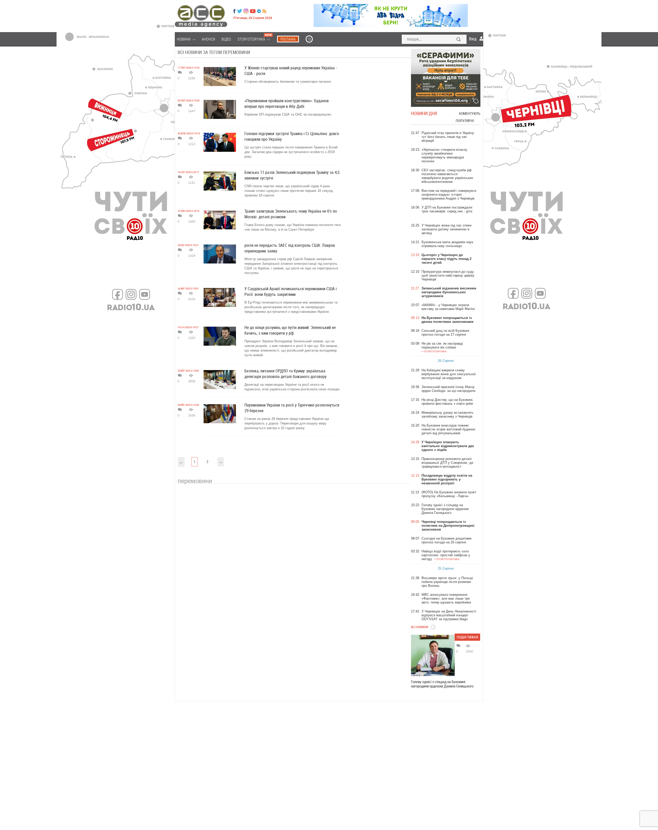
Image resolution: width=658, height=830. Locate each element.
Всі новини (419, 627)
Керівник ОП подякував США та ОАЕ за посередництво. (288, 114)
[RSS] (264, 11)
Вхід (473, 39)
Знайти (458, 39)
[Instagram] (246, 11)
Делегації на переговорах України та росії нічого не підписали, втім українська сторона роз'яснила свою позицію (292, 387)
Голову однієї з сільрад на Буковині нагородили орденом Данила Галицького (442, 684)
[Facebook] (234, 11)
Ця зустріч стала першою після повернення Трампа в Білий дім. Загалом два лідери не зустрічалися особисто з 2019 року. (290, 151)
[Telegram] (259, 11)
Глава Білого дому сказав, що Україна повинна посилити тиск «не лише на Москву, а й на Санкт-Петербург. (292, 227)
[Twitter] (239, 11)
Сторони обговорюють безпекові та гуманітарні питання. (288, 81)
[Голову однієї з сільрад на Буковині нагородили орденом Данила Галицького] (433, 655)
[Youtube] (252, 11)
